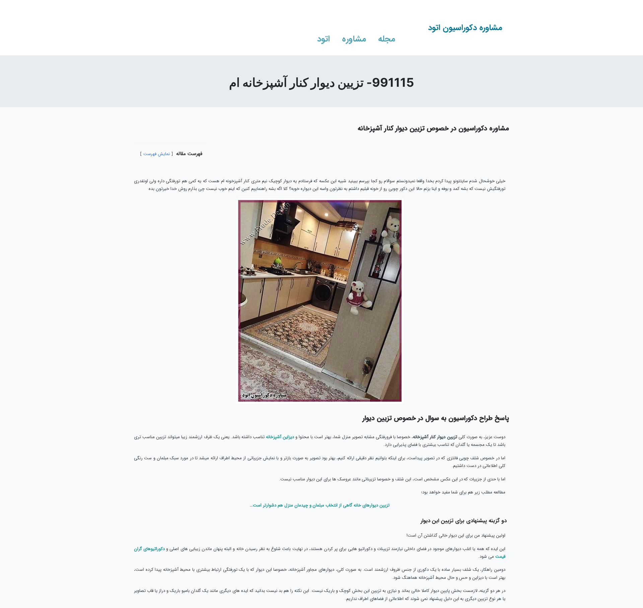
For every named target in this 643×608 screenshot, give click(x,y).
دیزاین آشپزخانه (280, 437)
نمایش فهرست (156, 154)
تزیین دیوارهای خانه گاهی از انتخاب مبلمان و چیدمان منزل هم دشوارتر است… (319, 505)
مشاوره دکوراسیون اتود (465, 27)
